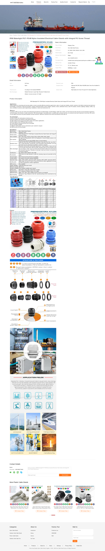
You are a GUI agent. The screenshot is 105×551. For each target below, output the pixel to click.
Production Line (55, 530)
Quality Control (64, 2)
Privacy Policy (68, 545)
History (32, 533)
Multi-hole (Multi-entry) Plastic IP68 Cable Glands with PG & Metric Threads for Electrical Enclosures (85, 507)
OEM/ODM (54, 533)
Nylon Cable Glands (14, 530)
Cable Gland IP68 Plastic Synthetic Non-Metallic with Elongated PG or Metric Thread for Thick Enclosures (19, 507)
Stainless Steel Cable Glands (16, 533)
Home (32, 2)
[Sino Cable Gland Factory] (17, 2)
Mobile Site (79, 545)
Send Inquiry (65, 475)
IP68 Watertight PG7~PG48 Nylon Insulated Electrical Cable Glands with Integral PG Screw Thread (47, 35)
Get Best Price (62, 72)
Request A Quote (83, 2)
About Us (46, 2)
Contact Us (73, 2)
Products (39, 2)
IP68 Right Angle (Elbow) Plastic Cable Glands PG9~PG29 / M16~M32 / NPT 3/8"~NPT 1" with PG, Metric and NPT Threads (41, 507)
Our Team (33, 538)
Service (32, 535)
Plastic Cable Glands (14, 535)
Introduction (33, 530)
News (50, 545)
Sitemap (59, 545)
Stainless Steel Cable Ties (15, 538)
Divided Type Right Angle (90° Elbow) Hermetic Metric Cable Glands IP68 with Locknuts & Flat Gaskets (63, 507)
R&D (53, 535)
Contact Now (74, 72)
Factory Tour (54, 2)
